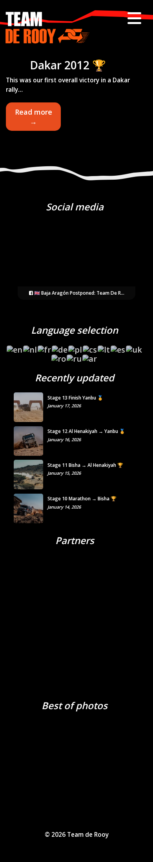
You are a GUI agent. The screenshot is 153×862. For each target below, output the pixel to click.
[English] (15, 347)
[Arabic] (90, 356)
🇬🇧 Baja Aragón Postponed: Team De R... (78, 293)
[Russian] (74, 356)
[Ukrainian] (134, 347)
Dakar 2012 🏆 (68, 65)
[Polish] (75, 347)
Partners (74, 540)
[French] (45, 347)
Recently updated (74, 377)
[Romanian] (59, 356)
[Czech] (90, 347)
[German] (60, 347)
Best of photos (74, 705)
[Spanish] (118, 347)
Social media (75, 206)
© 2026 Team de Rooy (77, 834)
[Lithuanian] (104, 347)
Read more (34, 119)
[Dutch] (30, 347)
